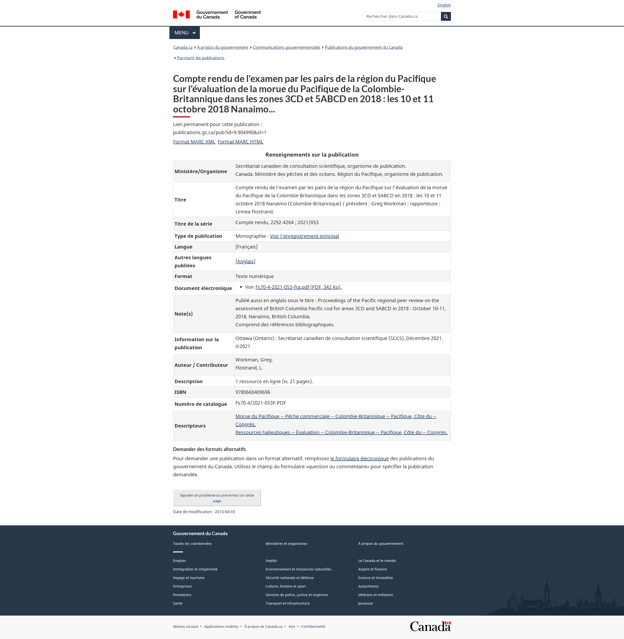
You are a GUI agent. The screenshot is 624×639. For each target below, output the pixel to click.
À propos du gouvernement (222, 47)
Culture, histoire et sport (286, 586)
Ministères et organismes (286, 543)
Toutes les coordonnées (192, 543)
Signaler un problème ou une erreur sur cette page (217, 498)
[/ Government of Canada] (217, 15)
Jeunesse (365, 603)
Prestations (182, 594)
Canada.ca (183, 47)
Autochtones (368, 586)
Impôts (271, 560)
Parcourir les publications (200, 57)
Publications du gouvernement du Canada (364, 47)
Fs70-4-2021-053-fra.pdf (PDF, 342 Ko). (298, 287)
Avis (292, 626)
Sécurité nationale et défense (290, 577)
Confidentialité (313, 626)
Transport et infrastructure (288, 603)
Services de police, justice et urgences (297, 594)
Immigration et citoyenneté (195, 569)
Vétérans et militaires (375, 594)
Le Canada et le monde (377, 560)
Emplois (179, 560)
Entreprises (182, 586)
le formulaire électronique (359, 458)
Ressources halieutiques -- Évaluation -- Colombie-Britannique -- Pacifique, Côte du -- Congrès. (341, 432)
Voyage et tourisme (189, 577)
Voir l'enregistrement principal (304, 236)
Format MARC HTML (240, 141)
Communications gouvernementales (286, 47)
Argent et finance (372, 569)
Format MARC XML (194, 141)
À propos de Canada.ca (263, 626)
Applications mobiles (221, 626)
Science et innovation (375, 577)
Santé (177, 603)
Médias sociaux (185, 626)
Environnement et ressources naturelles (298, 569)
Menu (187, 32)
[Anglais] (245, 261)
